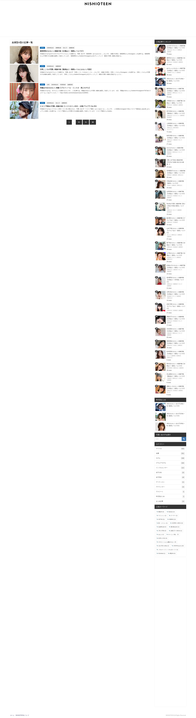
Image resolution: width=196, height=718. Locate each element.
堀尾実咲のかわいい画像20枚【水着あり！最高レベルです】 (62, 51)
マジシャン (162, 515)
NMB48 (172, 519)
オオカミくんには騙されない (167, 542)
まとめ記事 (170, 501)
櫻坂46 (161, 511)
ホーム (12, 715)
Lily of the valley (163, 545)
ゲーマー (174, 515)
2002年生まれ (55, 84)
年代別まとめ (170, 496)
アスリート (170, 491)
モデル (42, 47)
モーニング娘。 (173, 534)
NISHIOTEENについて (22, 715)
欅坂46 (172, 553)
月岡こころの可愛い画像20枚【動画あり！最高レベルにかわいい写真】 (66, 69)
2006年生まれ (178, 545)
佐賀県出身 (162, 526)
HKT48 (161, 519)
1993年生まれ (50, 47)
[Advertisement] (98, 22)
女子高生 (170, 477)
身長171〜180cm (176, 530)
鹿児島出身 (175, 526)
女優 (170, 453)
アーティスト (170, 482)
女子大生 (170, 472)
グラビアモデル (170, 463)
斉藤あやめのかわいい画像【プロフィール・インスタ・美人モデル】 (65, 88)
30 (79, 122)
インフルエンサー (170, 467)
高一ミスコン (163, 523)
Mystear (171, 511)
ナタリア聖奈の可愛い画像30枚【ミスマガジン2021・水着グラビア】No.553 (68, 106)
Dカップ (65, 47)
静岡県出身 (58, 47)
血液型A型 (71, 47)
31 (86, 122)
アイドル (170, 448)
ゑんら (161, 534)
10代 (48, 84)
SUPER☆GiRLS (177, 523)
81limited (161, 553)
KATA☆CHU (162, 538)
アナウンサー (170, 487)
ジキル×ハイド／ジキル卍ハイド (168, 549)
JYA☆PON (162, 530)
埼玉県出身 (62, 84)
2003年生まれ (50, 66)
